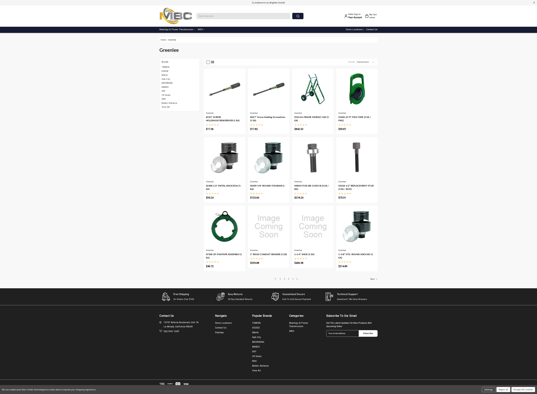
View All (166, 107)
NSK (164, 99)
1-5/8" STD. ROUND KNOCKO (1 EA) (355, 256)
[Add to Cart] (216, 89)
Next (372, 279)
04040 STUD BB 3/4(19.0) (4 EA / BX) (311, 187)
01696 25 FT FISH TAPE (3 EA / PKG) (354, 119)
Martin (165, 75)
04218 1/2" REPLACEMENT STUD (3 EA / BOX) (356, 187)
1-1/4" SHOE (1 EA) (304, 254)
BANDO (165, 87)
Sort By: (351, 62)
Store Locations (354, 29)
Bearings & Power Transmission (176, 29)
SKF (164, 91)
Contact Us (372, 29)
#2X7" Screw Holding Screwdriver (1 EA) (267, 119)
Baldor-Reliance (169, 103)
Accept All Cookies (523, 389)
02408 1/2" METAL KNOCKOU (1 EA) (223, 187)
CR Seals (166, 95)
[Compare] (227, 89)
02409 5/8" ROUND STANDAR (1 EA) (267, 187)
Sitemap (219, 332)
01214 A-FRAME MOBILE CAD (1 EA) (311, 119)
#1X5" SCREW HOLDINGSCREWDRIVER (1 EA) (223, 119)
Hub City (166, 79)
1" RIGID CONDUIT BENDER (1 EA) (268, 254)
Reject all (503, 389)
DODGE (165, 71)
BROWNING (167, 83)
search (297, 16)
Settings (488, 389)
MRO (200, 29)
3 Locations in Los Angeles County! (268, 3)
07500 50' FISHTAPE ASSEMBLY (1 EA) (224, 256)
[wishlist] (232, 89)
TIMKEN (165, 67)
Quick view (221, 89)
